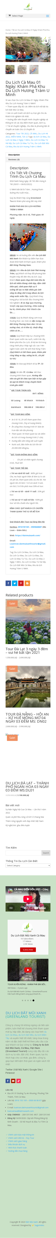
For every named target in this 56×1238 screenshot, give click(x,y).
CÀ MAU (33, 133)
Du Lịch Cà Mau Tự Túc (23, 143)
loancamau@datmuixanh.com (20, 1111)
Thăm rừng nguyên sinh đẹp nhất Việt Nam (24, 821)
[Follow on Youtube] (13, 1081)
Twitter (9, 1069)
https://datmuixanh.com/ (27, 535)
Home (8, 30)
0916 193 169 (21, 1100)
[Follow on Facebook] (8, 1081)
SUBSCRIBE (28, 949)
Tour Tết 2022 (22, 133)
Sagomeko (39, 1225)
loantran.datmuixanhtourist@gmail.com (31, 1107)
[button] (22, 1000)
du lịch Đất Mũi (26, 1035)
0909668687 (36, 527)
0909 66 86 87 (35, 1100)
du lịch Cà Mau (39, 136)
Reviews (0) (14, 159)
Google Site (35, 1069)
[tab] (28, 154)
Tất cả (14, 30)
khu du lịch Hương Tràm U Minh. (27, 146)
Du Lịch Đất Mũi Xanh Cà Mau (28, 935)
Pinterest (10, 1073)
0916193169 (23, 527)
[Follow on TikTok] (18, 1081)
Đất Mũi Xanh (21, 1069)
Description (14, 154)
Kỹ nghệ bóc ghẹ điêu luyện (18, 825)
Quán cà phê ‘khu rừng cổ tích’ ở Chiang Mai (25, 817)
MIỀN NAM (16, 136)
